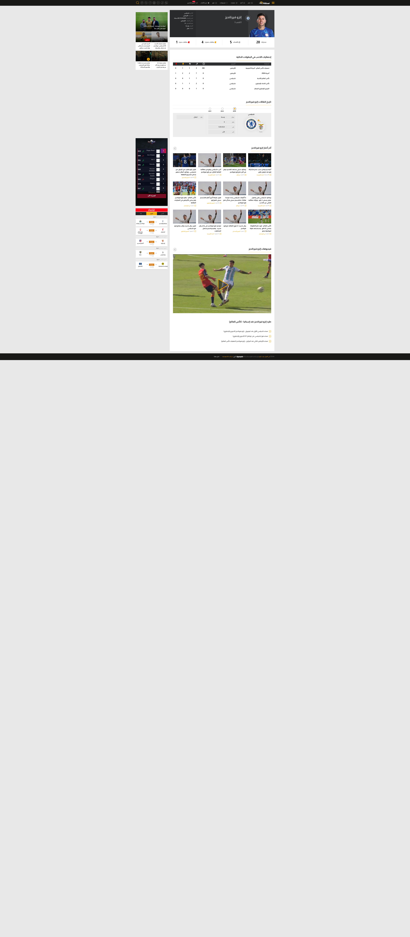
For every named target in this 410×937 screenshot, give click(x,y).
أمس (162, 213)
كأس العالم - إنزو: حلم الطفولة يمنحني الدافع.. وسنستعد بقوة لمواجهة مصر (260, 228)
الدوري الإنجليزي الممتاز (261, 88)
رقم (233, 122)
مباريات (233, 3)
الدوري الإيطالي (163, 248)
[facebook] (142, 3)
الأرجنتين (233, 68)
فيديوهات (223, 3)
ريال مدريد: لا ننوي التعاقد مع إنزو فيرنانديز (235, 227)
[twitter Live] (150, 3)
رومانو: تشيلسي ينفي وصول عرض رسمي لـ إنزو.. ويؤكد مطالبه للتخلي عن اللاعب (259, 200)
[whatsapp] (166, 3)
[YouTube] (158, 3)
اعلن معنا (216, 356)
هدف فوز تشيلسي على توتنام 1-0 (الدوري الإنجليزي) (250, 336)
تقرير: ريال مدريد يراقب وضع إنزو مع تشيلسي (185, 227)
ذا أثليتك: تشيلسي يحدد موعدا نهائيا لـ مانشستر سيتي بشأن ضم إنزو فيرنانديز (234, 200)
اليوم (151, 213)
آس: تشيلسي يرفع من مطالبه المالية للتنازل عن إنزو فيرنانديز (211, 171)
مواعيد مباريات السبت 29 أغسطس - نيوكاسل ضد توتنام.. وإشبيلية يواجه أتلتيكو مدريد (160, 46)
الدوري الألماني (163, 259)
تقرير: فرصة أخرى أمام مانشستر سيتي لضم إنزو (210, 199)
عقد (201, 117)
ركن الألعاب (204, 3)
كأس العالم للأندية (263, 78)
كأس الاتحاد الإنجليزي (262, 83)
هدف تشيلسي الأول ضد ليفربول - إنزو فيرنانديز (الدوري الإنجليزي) (246, 331)
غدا (141, 213)
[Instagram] (154, 3)
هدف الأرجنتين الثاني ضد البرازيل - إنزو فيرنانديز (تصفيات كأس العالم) (244, 341)
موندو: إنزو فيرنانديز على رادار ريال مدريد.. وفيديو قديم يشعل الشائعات (210, 228)
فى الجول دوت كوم (264, 356)
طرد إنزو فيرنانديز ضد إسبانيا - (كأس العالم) (250, 321)
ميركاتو (238, 175)
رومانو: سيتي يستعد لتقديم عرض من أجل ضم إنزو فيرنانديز (234, 171)
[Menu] (272, 3)
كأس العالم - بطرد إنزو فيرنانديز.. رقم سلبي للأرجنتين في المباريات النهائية (185, 200)
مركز (233, 117)
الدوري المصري (191, 3)
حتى (233, 132)
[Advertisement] (152, 104)
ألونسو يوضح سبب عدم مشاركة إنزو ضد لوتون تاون (260, 171)
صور (213, 3)
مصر (249, 3)
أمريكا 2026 (265, 73)
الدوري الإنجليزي (186, 177)
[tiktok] (162, 3)
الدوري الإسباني (236, 231)
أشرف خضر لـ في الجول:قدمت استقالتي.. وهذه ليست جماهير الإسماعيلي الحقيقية (144, 46)
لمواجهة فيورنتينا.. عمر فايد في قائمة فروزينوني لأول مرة (154, 27)
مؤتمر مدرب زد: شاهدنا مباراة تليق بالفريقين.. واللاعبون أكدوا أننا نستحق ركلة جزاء (144, 65)
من (233, 127)
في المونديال (187, 205)
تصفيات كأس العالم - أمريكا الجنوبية (257, 68)
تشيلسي (232, 78)
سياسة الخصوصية (227, 356)
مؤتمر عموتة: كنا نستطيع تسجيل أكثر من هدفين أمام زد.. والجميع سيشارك (160, 65)
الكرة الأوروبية (260, 175)
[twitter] (146, 3)
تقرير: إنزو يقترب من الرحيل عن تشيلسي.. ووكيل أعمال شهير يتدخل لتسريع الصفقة (186, 172)
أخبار (241, 3)
